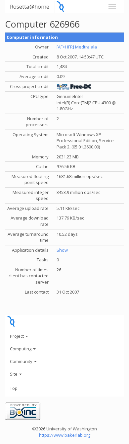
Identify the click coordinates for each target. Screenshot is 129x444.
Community (21, 361)
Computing (21, 349)
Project (17, 336)
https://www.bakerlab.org (64, 435)
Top (14, 388)
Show (62, 250)
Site (14, 374)
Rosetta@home (29, 6)
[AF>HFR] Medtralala (77, 47)
